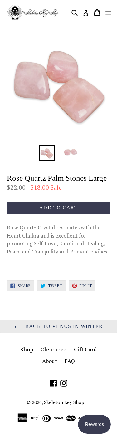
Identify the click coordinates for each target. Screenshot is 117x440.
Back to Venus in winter (63, 326)
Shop (26, 349)
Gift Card (85, 349)
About (49, 361)
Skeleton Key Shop (64, 402)
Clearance (53, 349)
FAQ (70, 361)
